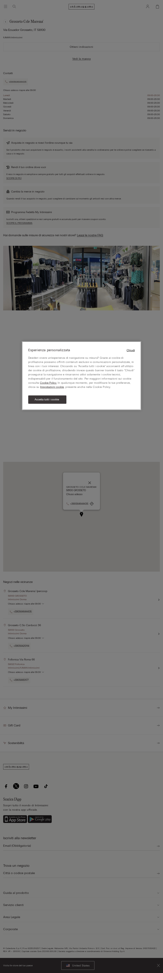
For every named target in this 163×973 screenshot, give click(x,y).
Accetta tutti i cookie (47, 399)
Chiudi (131, 350)
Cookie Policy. (48, 383)
